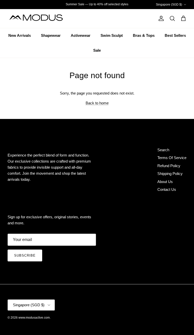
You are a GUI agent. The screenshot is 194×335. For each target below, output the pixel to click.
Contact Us (166, 189)
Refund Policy (168, 166)
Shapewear (51, 35)
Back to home (97, 103)
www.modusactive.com (34, 317)
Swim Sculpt (112, 35)
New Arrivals (19, 35)
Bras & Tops (144, 35)
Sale (97, 50)
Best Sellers (175, 35)
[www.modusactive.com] (39, 18)
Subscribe (25, 255)
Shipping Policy (170, 173)
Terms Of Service (171, 158)
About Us (165, 181)
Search (163, 150)
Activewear (80, 35)
